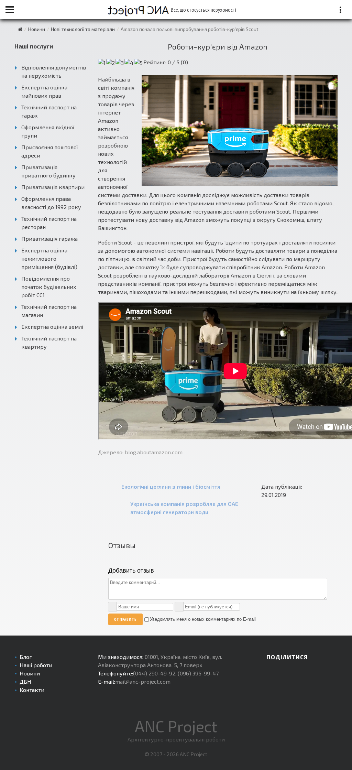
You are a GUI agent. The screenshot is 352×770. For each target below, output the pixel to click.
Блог (26, 656)
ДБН (25, 681)
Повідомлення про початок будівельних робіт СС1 (48, 286)
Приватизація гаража (49, 238)
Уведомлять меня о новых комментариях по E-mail (203, 619)
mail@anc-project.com (142, 681)
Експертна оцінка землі (52, 326)
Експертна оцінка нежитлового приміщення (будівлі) (49, 258)
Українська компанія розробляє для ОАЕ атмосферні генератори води (184, 507)
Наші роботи (36, 665)
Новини (30, 673)
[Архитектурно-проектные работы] (143, 9)
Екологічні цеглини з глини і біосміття (170, 486)
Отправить (125, 619)
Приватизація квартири (53, 187)
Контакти (32, 689)
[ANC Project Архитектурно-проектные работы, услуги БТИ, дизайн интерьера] (20, 29)
